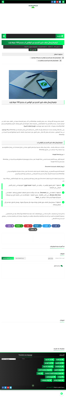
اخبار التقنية (59, 359)
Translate (27, 359)
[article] (18, 238)
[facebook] (52, 2)
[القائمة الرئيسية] (4, 36)
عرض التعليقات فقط (20, 258)
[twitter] (55, 2)
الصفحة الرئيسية (42, 47)
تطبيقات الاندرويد (32, 47)
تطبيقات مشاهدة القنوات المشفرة (53, 373)
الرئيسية (59, 36)
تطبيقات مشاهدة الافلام (44, 370)
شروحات (25, 47)
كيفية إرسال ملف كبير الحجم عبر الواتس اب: (48, 61)
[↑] (33, 385)
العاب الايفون (59, 363)
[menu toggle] (63, 2)
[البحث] (3, 2)
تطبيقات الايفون (58, 370)
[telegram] (60, 2)
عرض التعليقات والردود (7, 258)
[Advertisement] (33, 21)
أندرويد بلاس (49, 387)
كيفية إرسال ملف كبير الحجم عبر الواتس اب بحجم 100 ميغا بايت (46, 58)
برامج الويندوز (58, 366)
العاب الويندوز (48, 363)
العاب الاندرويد (48, 359)
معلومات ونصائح (58, 380)
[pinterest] (57, 2)
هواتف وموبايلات (46, 380)
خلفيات (39, 373)
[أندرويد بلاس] (33, 6)
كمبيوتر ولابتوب (50, 377)
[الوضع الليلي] (62, 394)
